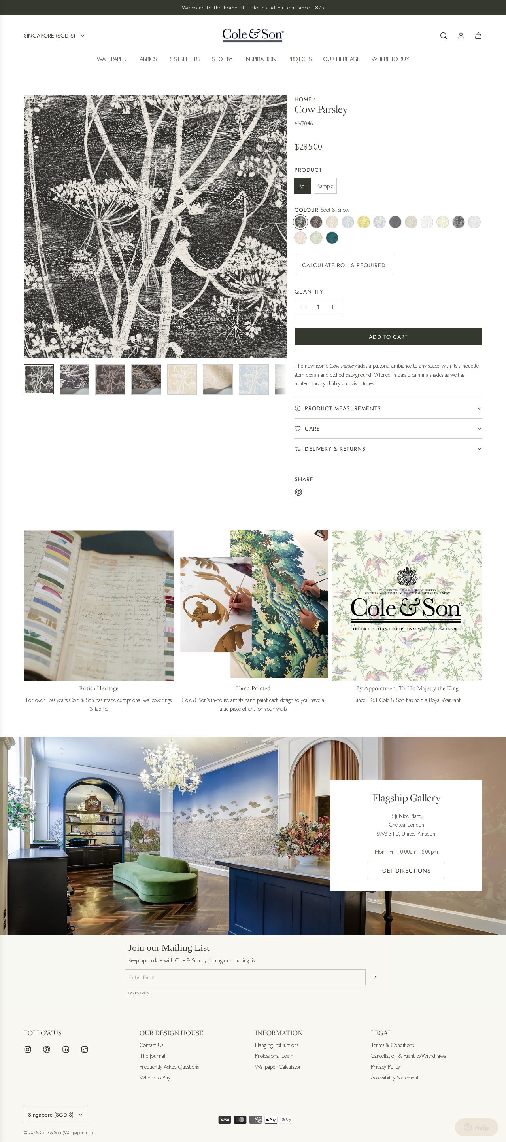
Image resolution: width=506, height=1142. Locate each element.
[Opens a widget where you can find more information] (476, 1128)
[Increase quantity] (333, 307)
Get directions (406, 871)
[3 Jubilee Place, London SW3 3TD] (253, 836)
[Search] (443, 35)
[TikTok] (84, 1049)
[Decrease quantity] (303, 307)
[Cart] (478, 35)
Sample (325, 186)
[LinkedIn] (65, 1049)
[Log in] (461, 35)
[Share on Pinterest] (298, 493)
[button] (30, 226)
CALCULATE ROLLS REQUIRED (344, 265)
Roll (302, 186)
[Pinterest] (46, 1049)
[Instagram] (27, 1049)
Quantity (309, 292)
